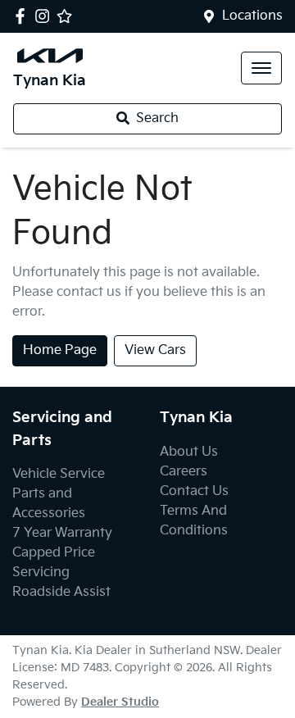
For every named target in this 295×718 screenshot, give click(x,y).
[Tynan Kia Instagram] (45, 16)
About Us (189, 452)
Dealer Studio (120, 702)
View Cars (155, 350)
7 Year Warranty (62, 533)
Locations (252, 16)
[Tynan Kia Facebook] (23, 16)
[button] (261, 68)
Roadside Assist (61, 592)
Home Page (60, 350)
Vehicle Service (58, 474)
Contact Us (194, 491)
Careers (183, 471)
